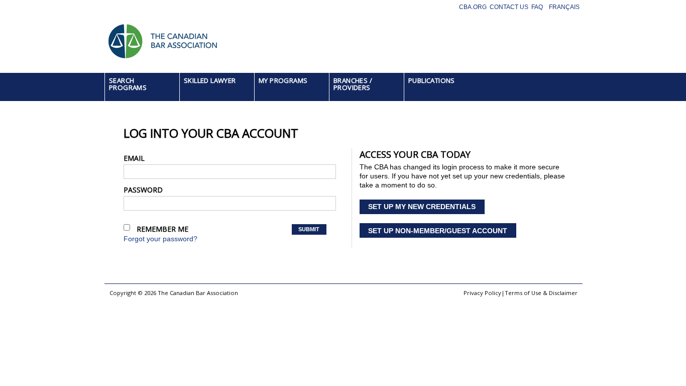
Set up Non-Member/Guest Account (437, 231)
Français (564, 7)
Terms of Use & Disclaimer (541, 293)
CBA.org (473, 7)
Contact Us (509, 7)
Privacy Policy (482, 293)
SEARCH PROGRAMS (128, 84)
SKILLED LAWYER (210, 80)
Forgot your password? (160, 239)
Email (134, 158)
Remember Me (162, 229)
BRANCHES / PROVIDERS (352, 84)
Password (143, 190)
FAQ (537, 7)
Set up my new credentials (422, 207)
